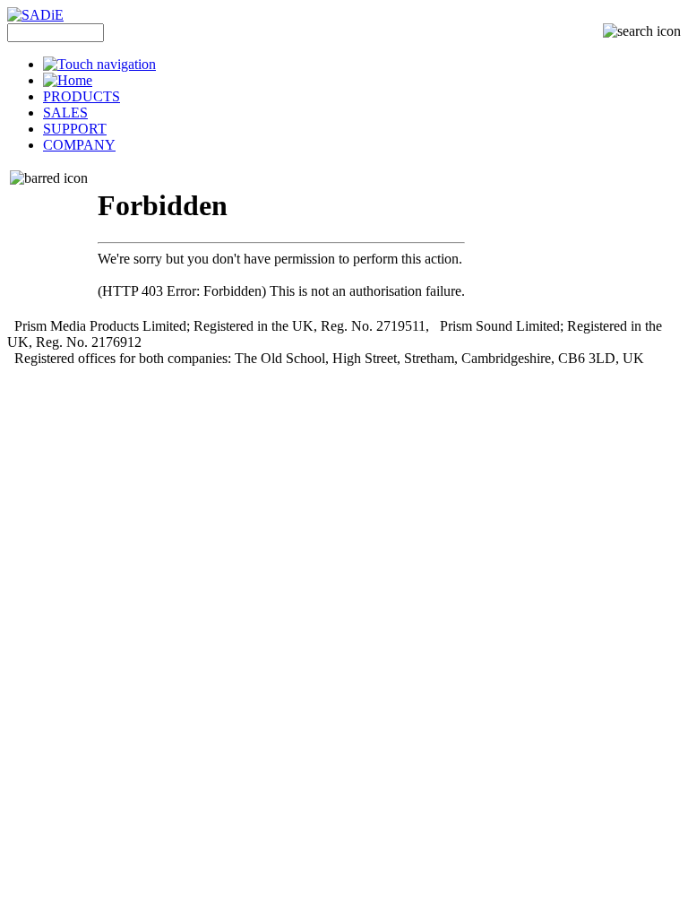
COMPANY (79, 144)
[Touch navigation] (99, 64)
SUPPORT (75, 128)
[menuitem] (362, 64)
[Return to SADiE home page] (35, 14)
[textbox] (55, 32)
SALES (65, 112)
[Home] (67, 80)
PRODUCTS (81, 96)
